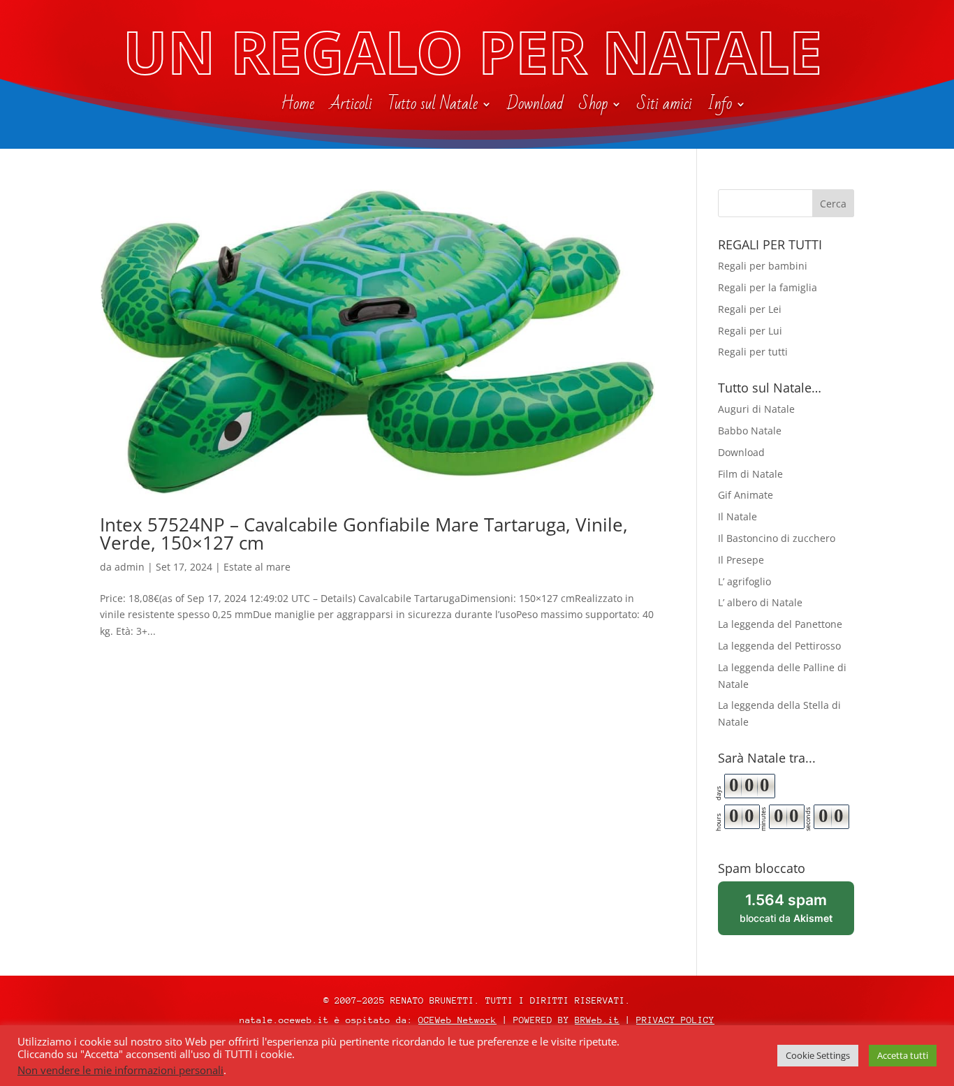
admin (130, 566)
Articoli (351, 107)
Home (297, 107)
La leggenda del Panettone (780, 624)
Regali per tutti (753, 351)
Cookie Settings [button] (818, 1055)
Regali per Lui (750, 330)
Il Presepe (741, 559)
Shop (593, 107)
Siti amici (664, 107)
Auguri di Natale (756, 409)
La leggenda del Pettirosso (779, 645)
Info (719, 107)
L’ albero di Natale (760, 602)
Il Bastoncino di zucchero (776, 538)
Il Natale (737, 516)
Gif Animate (745, 494)
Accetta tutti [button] (902, 1055)
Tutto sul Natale (433, 107)
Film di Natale (750, 473)
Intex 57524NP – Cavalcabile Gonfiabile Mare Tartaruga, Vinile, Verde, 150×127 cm (364, 533)
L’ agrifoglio (744, 581)
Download (535, 107)
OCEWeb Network (457, 1020)
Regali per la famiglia (767, 287)
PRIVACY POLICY (675, 1020)
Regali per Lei (749, 309)
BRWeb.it (597, 1020)
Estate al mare (257, 566)
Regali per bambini (762, 265)
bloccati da (797, 913)
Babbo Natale (749, 430)
